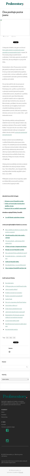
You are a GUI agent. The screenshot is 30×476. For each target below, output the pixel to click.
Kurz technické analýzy (11, 329)
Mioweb (21, 472)
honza (14, 36)
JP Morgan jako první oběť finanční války (16, 286)
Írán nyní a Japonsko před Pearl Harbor (15, 302)
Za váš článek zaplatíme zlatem (14, 217)
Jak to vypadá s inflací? (11, 289)
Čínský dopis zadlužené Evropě (13, 309)
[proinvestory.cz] (15, 4)
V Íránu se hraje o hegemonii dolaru (15, 246)
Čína (7, 337)
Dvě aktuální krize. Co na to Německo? (15, 265)
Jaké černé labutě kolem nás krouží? (15, 312)
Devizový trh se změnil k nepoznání (15, 208)
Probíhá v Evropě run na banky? (13, 293)
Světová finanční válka (12, 262)
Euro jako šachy (9, 283)
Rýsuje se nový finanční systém (14, 201)
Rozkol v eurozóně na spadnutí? (13, 296)
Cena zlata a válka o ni (11, 305)
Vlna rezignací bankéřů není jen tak (15, 268)
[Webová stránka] (9, 352)
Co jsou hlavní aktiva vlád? (12, 321)
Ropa (11, 337)
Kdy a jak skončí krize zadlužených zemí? (16, 253)
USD (14, 337)
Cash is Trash (8, 299)
